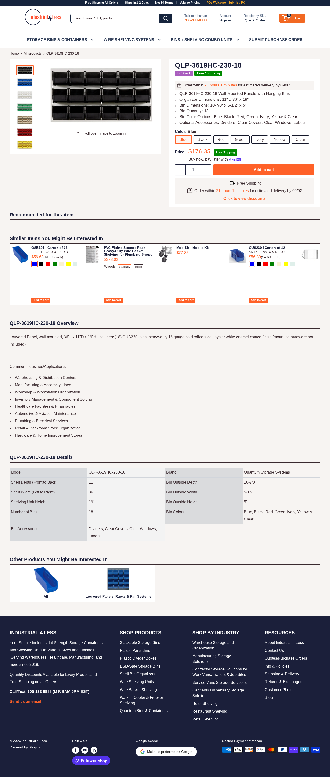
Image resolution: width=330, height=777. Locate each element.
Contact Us (274, 651)
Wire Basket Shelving (138, 690)
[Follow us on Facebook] (75, 750)
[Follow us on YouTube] (84, 750)
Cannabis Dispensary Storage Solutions (218, 693)
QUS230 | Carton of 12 (267, 247)
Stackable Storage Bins (140, 643)
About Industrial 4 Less (284, 643)
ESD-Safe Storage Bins (140, 666)
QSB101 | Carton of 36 (49, 247)
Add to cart (264, 170)
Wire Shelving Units (137, 682)
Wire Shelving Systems (129, 40)
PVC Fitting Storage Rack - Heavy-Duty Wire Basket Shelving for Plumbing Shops (128, 251)
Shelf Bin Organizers (137, 674)
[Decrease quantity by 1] (180, 170)
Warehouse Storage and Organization (213, 645)
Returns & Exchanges (283, 682)
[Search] (165, 18)
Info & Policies (277, 666)
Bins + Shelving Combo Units (202, 40)
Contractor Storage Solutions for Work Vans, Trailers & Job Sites (219, 672)
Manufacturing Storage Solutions (211, 658)
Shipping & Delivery (282, 674)
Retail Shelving (205, 719)
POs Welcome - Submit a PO (226, 2)
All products (33, 53)
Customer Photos (279, 690)
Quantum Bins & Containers (144, 711)
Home (14, 53)
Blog (269, 697)
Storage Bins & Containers (57, 40)
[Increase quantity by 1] (206, 170)
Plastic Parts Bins (135, 651)
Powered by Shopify (25, 747)
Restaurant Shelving (209, 711)
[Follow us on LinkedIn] (94, 750)
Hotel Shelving (205, 703)
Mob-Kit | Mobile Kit (192, 247)
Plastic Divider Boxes (138, 658)
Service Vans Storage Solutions (219, 682)
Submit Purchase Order (276, 40)
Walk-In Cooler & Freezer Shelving (141, 700)
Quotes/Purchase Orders (286, 658)
